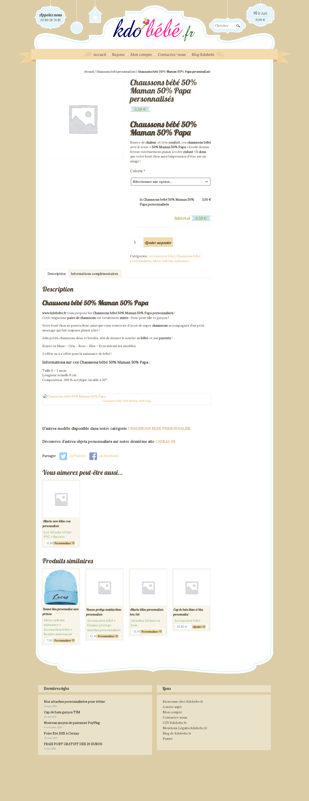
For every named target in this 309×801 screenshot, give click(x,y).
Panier (168, 739)
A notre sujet (172, 707)
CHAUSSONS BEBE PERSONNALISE (159, 428)
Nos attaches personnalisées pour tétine (74, 702)
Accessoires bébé (162, 256)
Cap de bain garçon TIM (62, 712)
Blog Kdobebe (203, 54)
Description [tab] (57, 274)
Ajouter (197, 627)
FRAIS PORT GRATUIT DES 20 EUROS (73, 744)
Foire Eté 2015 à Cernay (61, 733)
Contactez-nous (172, 54)
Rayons (118, 54)
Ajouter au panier (158, 242)
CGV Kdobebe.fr (175, 723)
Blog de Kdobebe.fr (177, 733)
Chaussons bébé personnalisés (115, 71)
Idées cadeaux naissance (171, 261)
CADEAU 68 (165, 441)
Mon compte (141, 54)
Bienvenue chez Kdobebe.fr (183, 702)
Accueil (99, 54)
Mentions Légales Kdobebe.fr (185, 728)
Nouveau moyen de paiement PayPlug (72, 723)
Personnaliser (62, 543)
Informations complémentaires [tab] (94, 274)
